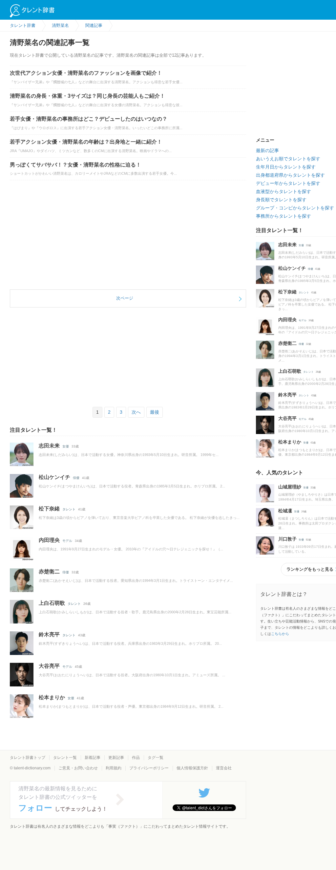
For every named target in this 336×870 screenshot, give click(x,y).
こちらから (280, 634)
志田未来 (49, 445)
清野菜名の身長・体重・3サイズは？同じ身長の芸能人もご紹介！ (87, 96)
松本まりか (52, 697)
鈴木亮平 (49, 634)
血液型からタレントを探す (283, 191)
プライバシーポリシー (149, 768)
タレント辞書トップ (27, 757)
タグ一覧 (155, 757)
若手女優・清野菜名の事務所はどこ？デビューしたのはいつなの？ (88, 119)
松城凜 (285, 510)
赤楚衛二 (49, 571)
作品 (136, 757)
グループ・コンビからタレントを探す (295, 207)
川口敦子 (287, 539)
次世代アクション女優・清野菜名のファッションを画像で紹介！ (86, 73)
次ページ (124, 298)
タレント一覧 (65, 757)
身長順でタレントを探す (281, 199)
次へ (136, 412)
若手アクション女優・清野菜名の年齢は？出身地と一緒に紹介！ (86, 142)
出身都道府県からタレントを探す (290, 175)
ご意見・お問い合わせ (78, 768)
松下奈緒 (49, 508)
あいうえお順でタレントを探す (288, 158)
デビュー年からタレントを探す (288, 183)
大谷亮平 (49, 666)
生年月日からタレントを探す (286, 166)
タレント (68, 509)
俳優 (76, 478)
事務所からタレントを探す (283, 216)
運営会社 (224, 768)
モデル (67, 541)
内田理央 (49, 540)
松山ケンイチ (54, 477)
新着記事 (92, 757)
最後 (154, 412)
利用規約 (113, 768)
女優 (65, 446)
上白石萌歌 (52, 603)
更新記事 (116, 757)
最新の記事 (267, 150)
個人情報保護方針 (192, 768)
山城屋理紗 (289, 486)
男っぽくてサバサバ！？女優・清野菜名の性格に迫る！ (75, 165)
